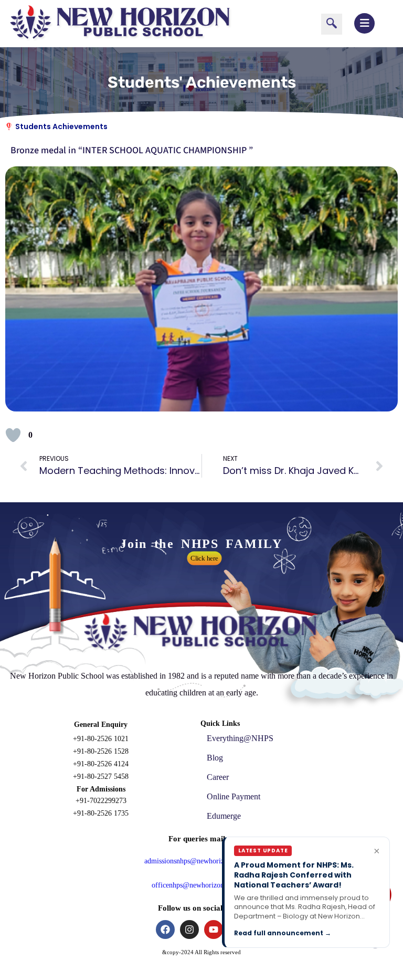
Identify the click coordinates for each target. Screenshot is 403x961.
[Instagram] (189, 929)
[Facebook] (165, 929)
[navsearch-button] (331, 24)
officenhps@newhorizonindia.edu (201, 885)
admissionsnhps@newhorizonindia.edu (201, 861)
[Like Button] (13, 435)
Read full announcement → (282, 932)
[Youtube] (213, 929)
